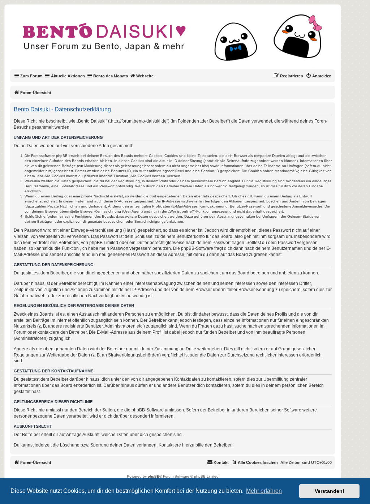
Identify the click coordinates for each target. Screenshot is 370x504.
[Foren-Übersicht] (178, 41)
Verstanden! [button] (329, 491)
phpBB (153, 476)
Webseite (145, 76)
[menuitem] (319, 76)
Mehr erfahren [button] (264, 491)
